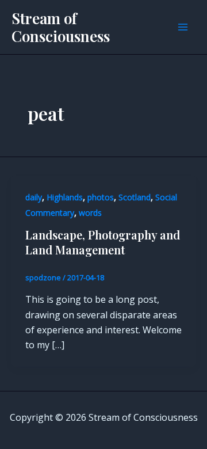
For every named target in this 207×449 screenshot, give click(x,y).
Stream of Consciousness (61, 27)
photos (100, 197)
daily (33, 197)
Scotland (134, 197)
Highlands (65, 197)
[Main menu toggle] (182, 27)
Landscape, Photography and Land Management (102, 242)
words (90, 212)
